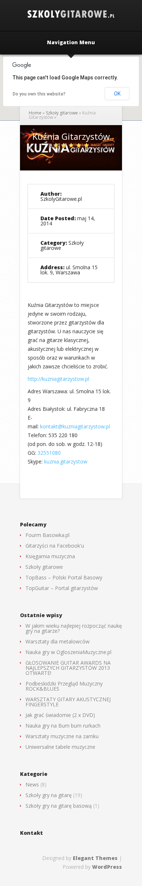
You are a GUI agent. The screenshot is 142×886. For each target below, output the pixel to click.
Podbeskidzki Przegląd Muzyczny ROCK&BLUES (64, 686)
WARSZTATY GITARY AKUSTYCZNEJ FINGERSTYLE (68, 702)
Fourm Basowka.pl (47, 535)
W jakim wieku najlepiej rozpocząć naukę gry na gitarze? (73, 628)
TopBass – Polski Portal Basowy (63, 577)
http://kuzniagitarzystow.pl (58, 378)
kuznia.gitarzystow (65, 461)
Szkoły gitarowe (62, 113)
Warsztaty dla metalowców (57, 641)
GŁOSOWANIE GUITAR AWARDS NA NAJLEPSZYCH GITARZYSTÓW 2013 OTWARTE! (68, 667)
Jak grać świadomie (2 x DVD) (60, 715)
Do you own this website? (39, 94)
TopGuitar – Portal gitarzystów (61, 588)
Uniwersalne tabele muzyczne (60, 746)
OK (117, 94)
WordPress (107, 866)
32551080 (49, 452)
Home (35, 113)
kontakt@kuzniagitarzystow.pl (75, 426)
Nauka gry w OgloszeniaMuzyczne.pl (68, 652)
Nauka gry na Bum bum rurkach (62, 725)
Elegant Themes (95, 858)
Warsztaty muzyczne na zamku (62, 736)
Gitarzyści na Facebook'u (54, 545)
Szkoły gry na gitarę (48, 795)
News (32, 784)
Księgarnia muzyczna (50, 556)
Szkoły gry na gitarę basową (58, 805)
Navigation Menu (71, 43)
